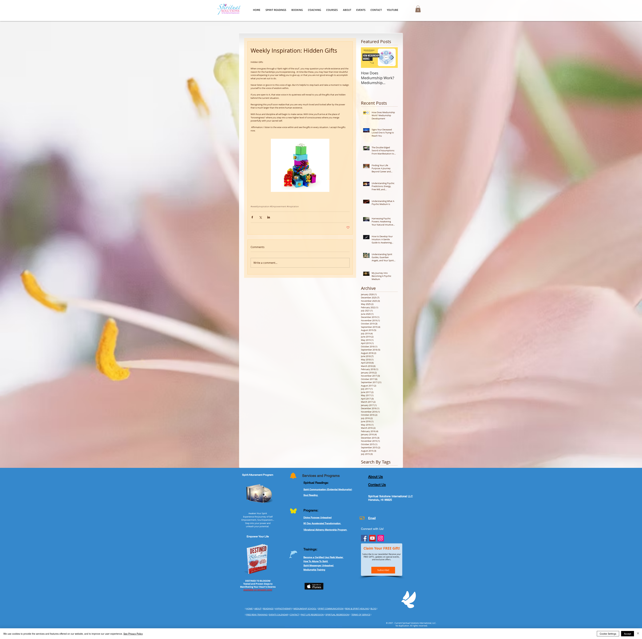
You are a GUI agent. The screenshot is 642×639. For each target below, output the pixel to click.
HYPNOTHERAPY (283, 608)
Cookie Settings (608, 633)
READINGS (268, 608)
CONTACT (294, 614)
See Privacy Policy (133, 633)
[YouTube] (372, 538)
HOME (249, 608)
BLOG (373, 608)
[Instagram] (380, 538)
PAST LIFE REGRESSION (312, 614)
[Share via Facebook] (252, 217)
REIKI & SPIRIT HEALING (357, 608)
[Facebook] (364, 538)
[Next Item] (392, 57)
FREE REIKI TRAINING (257, 614)
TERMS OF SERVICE (360, 614)
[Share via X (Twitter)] (260, 217)
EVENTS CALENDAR (278, 614)
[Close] (638, 633)
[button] (276, 10)
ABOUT (257, 608)
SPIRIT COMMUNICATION (330, 608)
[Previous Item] (366, 57)
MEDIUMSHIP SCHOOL (304, 608)
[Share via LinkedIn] (268, 217)
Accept (627, 633)
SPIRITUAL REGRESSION (337, 614)
